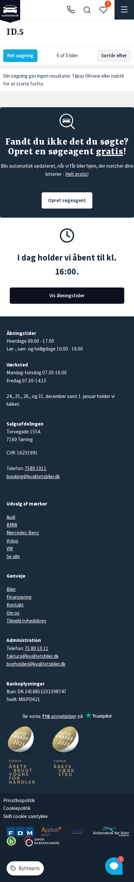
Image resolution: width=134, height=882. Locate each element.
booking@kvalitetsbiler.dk (33, 476)
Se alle (13, 556)
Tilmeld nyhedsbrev (26, 621)
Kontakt (15, 605)
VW (10, 548)
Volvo (12, 541)
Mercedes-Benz (23, 533)
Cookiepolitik (17, 808)
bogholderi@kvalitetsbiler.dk (36, 664)
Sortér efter (114, 55)
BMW (12, 525)
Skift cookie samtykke (25, 816)
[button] (87, 9)
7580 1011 (36, 468)
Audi (11, 517)
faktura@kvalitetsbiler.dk (33, 656)
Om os (13, 613)
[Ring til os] (71, 10)
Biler (11, 589)
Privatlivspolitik (19, 800)
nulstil (117, 76)
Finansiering (19, 597)
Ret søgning (20, 55)
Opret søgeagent (67, 200)
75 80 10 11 (36, 648)
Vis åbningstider (67, 295)
